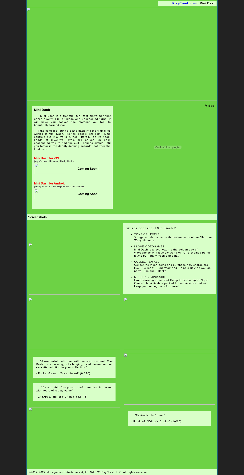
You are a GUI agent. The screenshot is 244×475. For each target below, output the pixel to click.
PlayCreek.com (184, 3)
